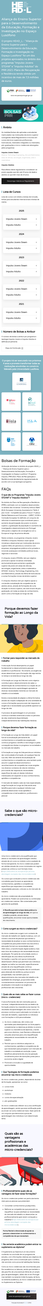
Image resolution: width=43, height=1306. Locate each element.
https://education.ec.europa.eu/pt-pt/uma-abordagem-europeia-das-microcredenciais (21, 1222)
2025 (25, 1302)
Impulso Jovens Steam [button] (16, 219)
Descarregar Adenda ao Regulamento (20, 181)
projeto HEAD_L (13, 41)
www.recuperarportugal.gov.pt (21, 95)
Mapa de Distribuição (13, 348)
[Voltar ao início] (22, 7)
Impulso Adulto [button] (13, 225)
